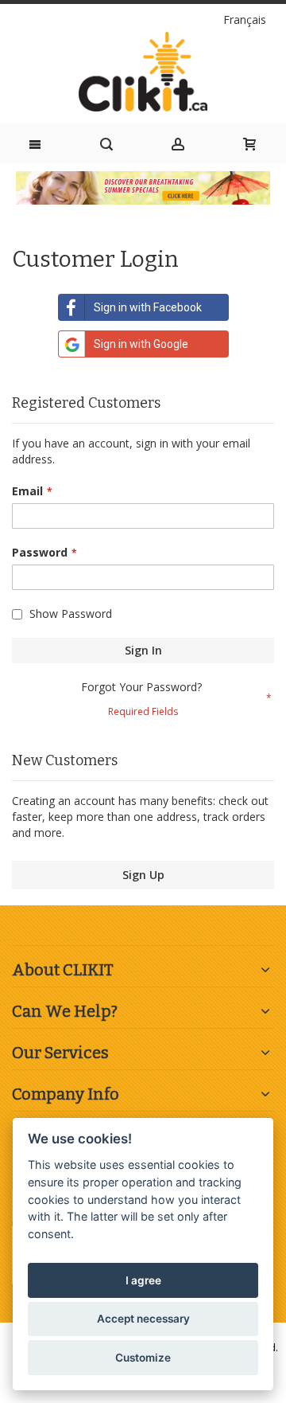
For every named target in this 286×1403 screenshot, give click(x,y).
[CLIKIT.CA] (143, 71)
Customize (143, 1357)
